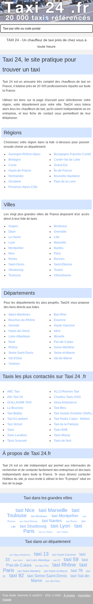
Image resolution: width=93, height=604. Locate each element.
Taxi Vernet (14, 424)
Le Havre (14, 237)
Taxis (10, 429)
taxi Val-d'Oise (53, 581)
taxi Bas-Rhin (42, 566)
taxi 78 (77, 570)
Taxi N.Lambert (17, 419)
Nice (11, 253)
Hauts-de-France (19, 170)
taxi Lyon (60, 526)
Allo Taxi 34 (15, 397)
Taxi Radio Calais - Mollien (72, 419)
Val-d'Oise (15, 358)
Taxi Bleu (60, 408)
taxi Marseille (53, 510)
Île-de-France (63, 170)
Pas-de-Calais (63, 342)
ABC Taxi (13, 391)
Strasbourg (15, 270)
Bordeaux (60, 226)
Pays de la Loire (65, 181)
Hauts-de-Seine (19, 331)
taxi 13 (41, 554)
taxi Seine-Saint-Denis (47, 576)
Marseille (60, 242)
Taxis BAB (60, 429)
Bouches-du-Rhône (21, 320)
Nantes (58, 248)
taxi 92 (16, 575)
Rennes (59, 259)
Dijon (12, 231)
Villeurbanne (62, 275)
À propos (69, 595)
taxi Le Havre (46, 532)
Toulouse (14, 275)
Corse (12, 165)
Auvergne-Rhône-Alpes (24, 154)
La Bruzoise (15, 408)
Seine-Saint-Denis (20, 353)
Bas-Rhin (60, 314)
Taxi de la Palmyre (66, 424)
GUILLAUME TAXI (19, 402)
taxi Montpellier (65, 516)
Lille (57, 237)
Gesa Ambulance (65, 402)
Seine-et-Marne (64, 353)
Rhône (13, 347)
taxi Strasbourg (33, 526)
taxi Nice (25, 510)
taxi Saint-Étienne (29, 521)
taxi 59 (71, 559)
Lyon (11, 242)
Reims (12, 259)
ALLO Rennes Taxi (66, 391)
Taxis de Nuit (62, 440)
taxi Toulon (62, 532)
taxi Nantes (52, 521)
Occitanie (14, 181)
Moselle (59, 336)
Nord (11, 342)
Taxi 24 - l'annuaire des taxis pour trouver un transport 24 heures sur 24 (46, 11)
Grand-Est (60, 165)
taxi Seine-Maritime (29, 570)
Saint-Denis (16, 264)
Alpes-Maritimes (19, 314)
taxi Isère (18, 560)
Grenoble (60, 231)
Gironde (13, 325)
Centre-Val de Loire (67, 159)
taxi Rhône (64, 565)
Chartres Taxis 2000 (67, 397)
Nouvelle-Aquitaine (67, 176)
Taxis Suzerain (17, 440)
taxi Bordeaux (39, 516)
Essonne (60, 320)
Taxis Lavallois (17, 435)
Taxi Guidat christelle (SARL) (73, 413)
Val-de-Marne (63, 358)
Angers (13, 226)
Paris (57, 253)
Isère (57, 331)
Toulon (58, 270)
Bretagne (14, 159)
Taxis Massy (62, 435)
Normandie (16, 176)
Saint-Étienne (63, 264)
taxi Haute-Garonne (64, 554)
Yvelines (14, 363)
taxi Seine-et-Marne (55, 570)
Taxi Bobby (14, 413)
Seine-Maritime (64, 347)
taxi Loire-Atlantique (38, 560)
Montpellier (16, 248)
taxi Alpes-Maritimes (20, 555)
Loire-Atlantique (19, 336)
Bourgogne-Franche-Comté (72, 154)
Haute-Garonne (64, 325)
